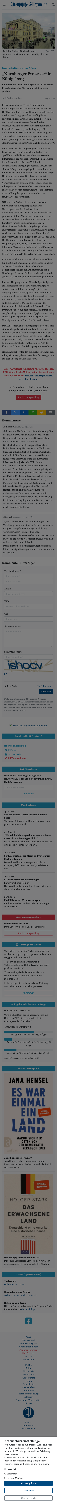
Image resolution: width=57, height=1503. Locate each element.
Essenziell (11, 1469)
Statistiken (11, 1473)
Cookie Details (28, 1498)
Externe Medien (14, 1478)
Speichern (29, 1490)
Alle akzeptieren (28, 1483)
